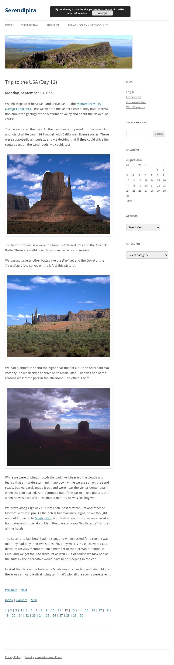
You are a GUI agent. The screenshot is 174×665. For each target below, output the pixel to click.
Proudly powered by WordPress (43, 657)
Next (24, 590)
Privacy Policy (13, 657)
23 (34, 615)
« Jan (129, 201)
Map (34, 600)
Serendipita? (29, 25)
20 (13, 615)
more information (77, 13)
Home (9, 25)
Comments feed (136, 102)
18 (107, 610)
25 (47, 615)
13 (73, 610)
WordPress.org (135, 107)
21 (20, 615)
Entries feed (133, 97)
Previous (11, 590)
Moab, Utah (43, 518)
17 (100, 610)
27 (61, 615)
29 (74, 615)
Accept (102, 13)
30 (81, 615)
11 (59, 610)
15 (86, 610)
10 (52, 610)
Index (9, 600)
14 (79, 610)
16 (93, 610)
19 (6, 615)
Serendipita (20, 10)
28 (68, 615)
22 (27, 615)
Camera (21, 600)
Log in (130, 92)
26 (54, 615)
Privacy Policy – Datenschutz (88, 25)
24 (40, 615)
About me (53, 25)
